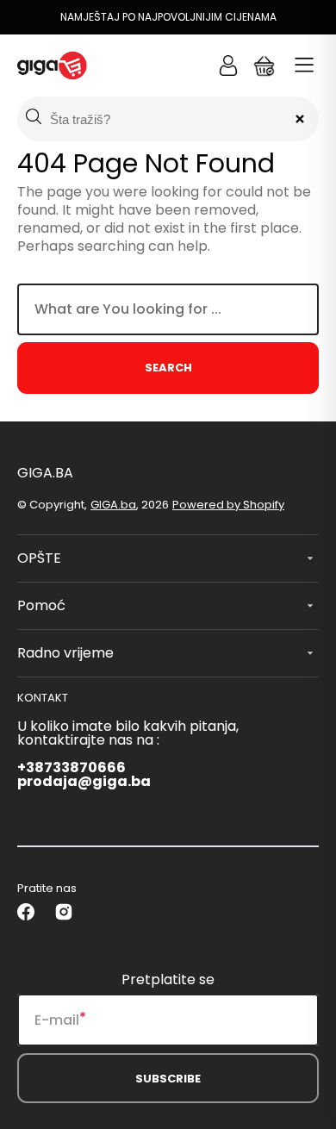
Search (168, 367)
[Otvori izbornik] (304, 65)
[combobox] (168, 309)
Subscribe (168, 1078)
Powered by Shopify (228, 504)
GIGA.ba (113, 504)
